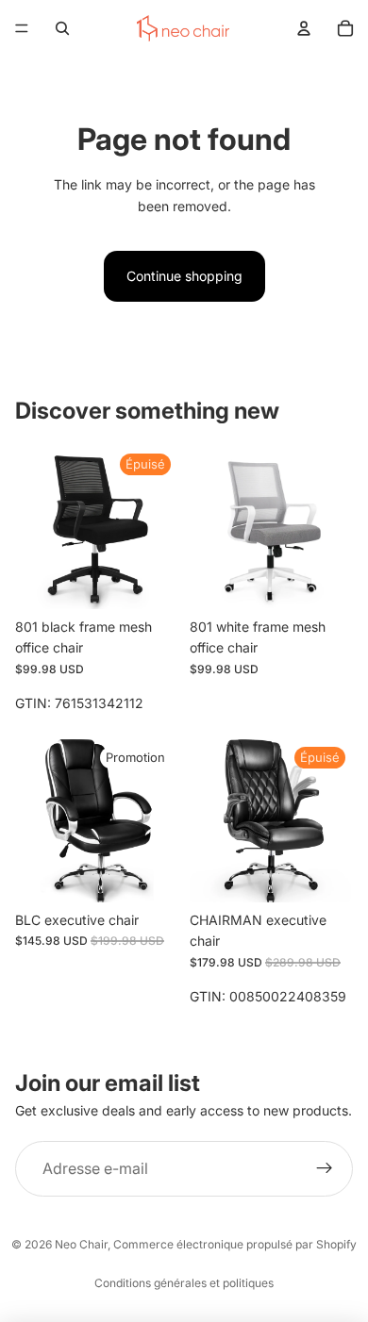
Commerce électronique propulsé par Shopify (235, 1244)
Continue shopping (184, 276)
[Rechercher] (62, 28)
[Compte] (304, 28)
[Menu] (21, 28)
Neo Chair (81, 1244)
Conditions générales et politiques (184, 1283)
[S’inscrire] (324, 1169)
